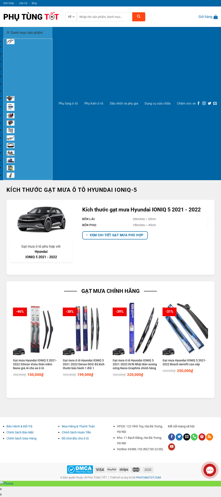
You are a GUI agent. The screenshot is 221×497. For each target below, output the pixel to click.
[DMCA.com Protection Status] (80, 469)
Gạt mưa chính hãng (20, 46)
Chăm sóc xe (186, 103)
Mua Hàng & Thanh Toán (78, 426)
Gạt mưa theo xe (18, 54)
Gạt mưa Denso (17, 68)
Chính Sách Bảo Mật (20, 432)
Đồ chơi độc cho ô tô (75, 438)
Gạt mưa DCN (16, 76)
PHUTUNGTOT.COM (148, 477)
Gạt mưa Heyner (18, 83)
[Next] (211, 342)
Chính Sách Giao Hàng (21, 438)
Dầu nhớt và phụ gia (124, 103)
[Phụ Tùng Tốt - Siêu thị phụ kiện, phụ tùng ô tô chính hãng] (31, 17)
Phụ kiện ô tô (93, 103)
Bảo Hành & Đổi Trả (19, 426)
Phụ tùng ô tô (68, 103)
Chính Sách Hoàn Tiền (76, 432)
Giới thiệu (8, 3)
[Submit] (138, 16)
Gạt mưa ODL (16, 91)
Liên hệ (23, 3)
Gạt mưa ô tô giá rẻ (20, 61)
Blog (34, 3)
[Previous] (10, 342)
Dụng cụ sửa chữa (157, 103)
